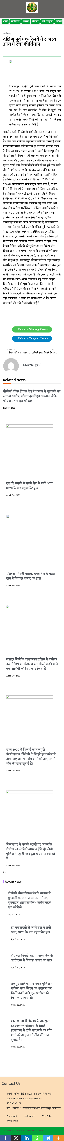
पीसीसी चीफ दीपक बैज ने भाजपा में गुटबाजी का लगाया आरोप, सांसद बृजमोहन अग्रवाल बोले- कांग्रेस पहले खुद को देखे (31, 396)
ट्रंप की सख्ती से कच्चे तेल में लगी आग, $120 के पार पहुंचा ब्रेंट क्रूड (29, 486)
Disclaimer (7, 1130)
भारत (5, 21)
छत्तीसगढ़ (15, 21)
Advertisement (35, 1130)
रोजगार (35, 21)
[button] (4, 51)
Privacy (20, 1130)
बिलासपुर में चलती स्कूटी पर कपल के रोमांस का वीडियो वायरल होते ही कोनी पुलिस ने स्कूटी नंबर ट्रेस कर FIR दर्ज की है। (30, 851)
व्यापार (26, 21)
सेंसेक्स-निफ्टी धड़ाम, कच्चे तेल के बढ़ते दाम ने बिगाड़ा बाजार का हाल (30, 576)
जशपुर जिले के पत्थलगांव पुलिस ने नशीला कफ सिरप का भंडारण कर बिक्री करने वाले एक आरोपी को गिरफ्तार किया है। (32, 664)
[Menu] (56, 7)
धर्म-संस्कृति (47, 21)
